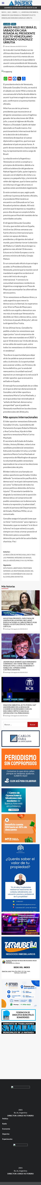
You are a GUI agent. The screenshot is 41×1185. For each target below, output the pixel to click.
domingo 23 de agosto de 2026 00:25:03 (16, 672)
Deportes (5, 1134)
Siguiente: (18, 571)
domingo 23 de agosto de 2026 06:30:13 (16, 629)
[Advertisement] (20, 1055)
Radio (4, 1124)
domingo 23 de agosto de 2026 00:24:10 (16, 716)
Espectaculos (7, 1139)
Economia (14, 699)
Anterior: (19, 556)
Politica (13, 24)
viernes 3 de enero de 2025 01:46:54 (16, 46)
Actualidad (7, 24)
